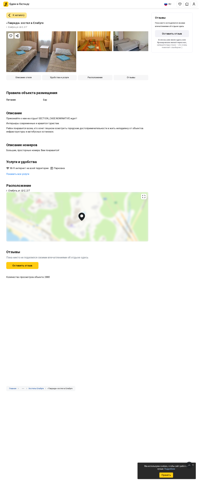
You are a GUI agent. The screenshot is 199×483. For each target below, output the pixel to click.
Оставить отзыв (22, 265)
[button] (180, 4)
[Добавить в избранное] (11, 36)
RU (170, 4)
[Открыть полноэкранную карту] (77, 217)
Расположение (95, 77)
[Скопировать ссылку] (17, 36)
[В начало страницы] (189, 465)
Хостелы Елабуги (36, 388)
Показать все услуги (17, 174)
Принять (166, 475)
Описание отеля (23, 77)
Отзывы (131, 77)
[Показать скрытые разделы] (23, 388)
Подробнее (169, 469)
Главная (12, 388)
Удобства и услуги (59, 77)
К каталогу (18, 15)
